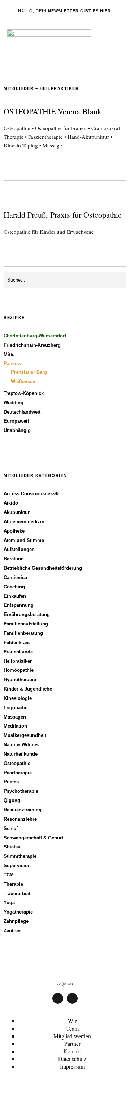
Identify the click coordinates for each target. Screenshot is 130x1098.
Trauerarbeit (17, 893)
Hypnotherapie (20, 679)
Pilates (11, 781)
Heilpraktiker (18, 661)
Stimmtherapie (20, 856)
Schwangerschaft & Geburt (33, 837)
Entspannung (19, 605)
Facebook (58, 1003)
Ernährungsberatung (27, 614)
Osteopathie (17, 763)
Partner (72, 1043)
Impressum (72, 1066)
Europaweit (16, 421)
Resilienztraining (23, 809)
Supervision (17, 865)
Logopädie (15, 707)
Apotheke (14, 531)
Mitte (9, 354)
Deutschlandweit (22, 412)
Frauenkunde (18, 652)
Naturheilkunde (21, 754)
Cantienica (15, 577)
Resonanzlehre (20, 819)
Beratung (14, 558)
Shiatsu (12, 846)
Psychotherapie (21, 791)
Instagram (72, 1003)
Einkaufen (15, 596)
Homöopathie (19, 670)
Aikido (11, 503)
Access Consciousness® (31, 493)
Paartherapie (18, 772)
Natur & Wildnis (21, 744)
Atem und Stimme (24, 540)
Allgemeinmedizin (24, 521)
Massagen (15, 717)
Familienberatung (23, 633)
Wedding (13, 402)
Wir (72, 1021)
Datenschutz (72, 1058)
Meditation (15, 726)
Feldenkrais (17, 642)
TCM (9, 875)
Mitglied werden (72, 1036)
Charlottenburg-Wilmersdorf (35, 335)
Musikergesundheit (25, 735)
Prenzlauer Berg (29, 372)
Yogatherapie (18, 912)
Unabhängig (17, 430)
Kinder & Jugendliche (28, 689)
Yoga (9, 902)
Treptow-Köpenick (24, 393)
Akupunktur (17, 512)
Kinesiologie (18, 698)
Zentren (12, 930)
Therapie (13, 884)
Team (72, 1028)
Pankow (12, 363)
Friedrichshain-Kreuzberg (32, 345)
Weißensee (23, 381)
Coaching (14, 586)
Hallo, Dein (65, 11)
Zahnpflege (16, 921)
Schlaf (11, 828)
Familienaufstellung (26, 624)
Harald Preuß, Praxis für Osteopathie (63, 214)
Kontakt (72, 1051)
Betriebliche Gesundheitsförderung (43, 568)
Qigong (12, 800)
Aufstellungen (19, 549)
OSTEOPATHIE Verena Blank (52, 111)
